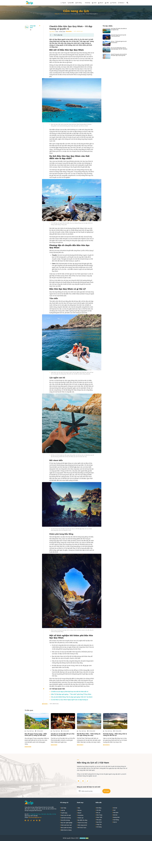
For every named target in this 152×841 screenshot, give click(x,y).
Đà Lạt (98, 812)
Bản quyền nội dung (66, 827)
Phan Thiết (99, 817)
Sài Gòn (115, 815)
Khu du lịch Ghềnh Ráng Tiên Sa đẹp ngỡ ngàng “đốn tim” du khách (71, 697)
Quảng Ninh (116, 817)
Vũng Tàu (98, 824)
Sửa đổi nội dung (65, 820)
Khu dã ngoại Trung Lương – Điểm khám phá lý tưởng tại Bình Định (36, 734)
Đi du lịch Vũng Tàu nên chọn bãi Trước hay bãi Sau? (118, 35)
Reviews (122, 2)
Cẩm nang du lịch (82, 825)
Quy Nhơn (52, 31)
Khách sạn (80, 817)
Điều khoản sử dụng (66, 830)
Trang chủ (57, 13)
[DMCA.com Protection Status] (84, 838)
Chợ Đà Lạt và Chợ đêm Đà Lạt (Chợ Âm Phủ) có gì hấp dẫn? (62, 734)
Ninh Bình (115, 812)
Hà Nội (115, 808)
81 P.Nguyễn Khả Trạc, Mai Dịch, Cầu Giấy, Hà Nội (42, 814)
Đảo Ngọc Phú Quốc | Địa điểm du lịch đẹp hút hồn (119, 29)
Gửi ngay (106, 791)
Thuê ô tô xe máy (82, 822)
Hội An (115, 822)
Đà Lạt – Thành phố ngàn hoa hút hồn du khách (119, 42)
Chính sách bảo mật (66, 825)
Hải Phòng (116, 819)
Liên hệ (63, 810)
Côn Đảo (98, 810)
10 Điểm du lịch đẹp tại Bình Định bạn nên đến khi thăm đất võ (69, 691)
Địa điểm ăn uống (82, 820)
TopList (64, 2)
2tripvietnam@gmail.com (34, 817)
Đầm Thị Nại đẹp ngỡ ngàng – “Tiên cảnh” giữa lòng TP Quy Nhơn (71, 694)
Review (80, 810)
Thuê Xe (114, 2)
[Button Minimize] (53, 35)
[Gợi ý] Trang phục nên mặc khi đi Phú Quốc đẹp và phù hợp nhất (119, 55)
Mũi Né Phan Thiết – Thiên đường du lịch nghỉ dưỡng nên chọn (88, 734)
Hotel (95, 2)
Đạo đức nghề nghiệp (66, 822)
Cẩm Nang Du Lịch (65, 13)
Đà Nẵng (98, 808)
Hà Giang (98, 827)
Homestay (87, 2)
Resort (101, 2)
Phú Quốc (99, 819)
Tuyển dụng (64, 813)
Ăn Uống (79, 2)
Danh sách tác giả (66, 815)
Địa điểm (71, 2)
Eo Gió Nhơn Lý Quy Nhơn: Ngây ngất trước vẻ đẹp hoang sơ (69, 699)
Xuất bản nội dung (66, 817)
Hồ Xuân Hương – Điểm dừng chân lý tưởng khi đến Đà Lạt (115, 734)
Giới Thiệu (63, 808)
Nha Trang (99, 815)
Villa (108, 2)
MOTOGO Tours (82, 827)
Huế (114, 810)
